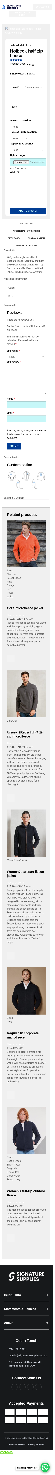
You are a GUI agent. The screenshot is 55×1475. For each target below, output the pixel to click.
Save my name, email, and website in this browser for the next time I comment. (26, 434)
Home (12, 42)
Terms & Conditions (17, 1444)
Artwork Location (20, 120)
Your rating (13, 350)
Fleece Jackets (25, 42)
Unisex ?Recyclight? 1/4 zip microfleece (25, 734)
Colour (15, 87)
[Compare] (11, 602)
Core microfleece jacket (25, 608)
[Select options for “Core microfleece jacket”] (11, 658)
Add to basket (27, 211)
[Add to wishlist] (11, 651)
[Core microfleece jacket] (26, 544)
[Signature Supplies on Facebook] (14, 1387)
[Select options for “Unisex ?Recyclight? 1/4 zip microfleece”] (11, 798)
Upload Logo (17, 155)
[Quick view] (11, 666)
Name (11, 398)
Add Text (15, 172)
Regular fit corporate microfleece (22, 1035)
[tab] (26, 223)
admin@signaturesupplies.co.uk (28, 1355)
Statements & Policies (20, 1308)
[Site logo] (11, 6)
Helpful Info (12, 1295)
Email (10, 412)
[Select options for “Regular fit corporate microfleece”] (11, 1095)
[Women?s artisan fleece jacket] (26, 833)
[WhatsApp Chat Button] (45, 1467)
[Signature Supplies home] (26, 1276)
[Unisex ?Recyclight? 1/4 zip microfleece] (26, 694)
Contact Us (42, 7)
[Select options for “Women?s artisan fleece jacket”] (11, 956)
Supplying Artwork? (21, 143)
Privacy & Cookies (36, 1444)
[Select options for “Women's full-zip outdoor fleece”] (11, 1238)
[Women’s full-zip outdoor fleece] (26, 1131)
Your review (14, 361)
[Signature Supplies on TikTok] (38, 1387)
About (8, 1322)
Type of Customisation (23, 132)
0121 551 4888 (17, 1348)
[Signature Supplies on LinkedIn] (30, 1387)
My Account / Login (22, 13)
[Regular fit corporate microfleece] (26, 991)
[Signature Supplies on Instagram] (22, 1387)
